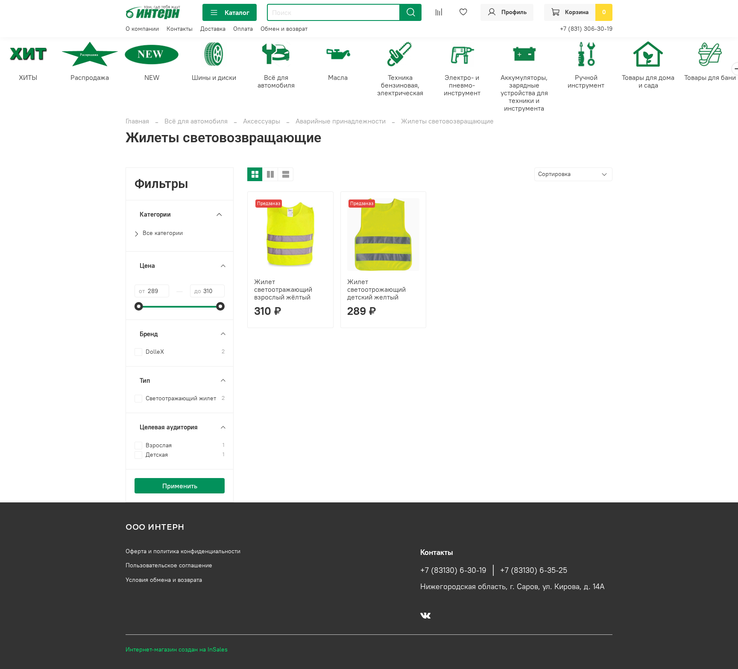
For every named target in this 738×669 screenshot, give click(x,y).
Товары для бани (710, 77)
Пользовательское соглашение (169, 565)
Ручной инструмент (586, 81)
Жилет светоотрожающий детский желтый (376, 289)
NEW (152, 77)
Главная (137, 121)
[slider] (138, 306)
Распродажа (89, 77)
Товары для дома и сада (648, 81)
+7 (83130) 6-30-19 (453, 570)
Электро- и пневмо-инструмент (462, 85)
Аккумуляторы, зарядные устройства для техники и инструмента (524, 93)
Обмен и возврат (284, 28)
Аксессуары (261, 121)
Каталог (237, 12)
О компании (142, 28)
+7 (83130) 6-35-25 (533, 570)
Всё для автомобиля (276, 81)
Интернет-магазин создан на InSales (177, 649)
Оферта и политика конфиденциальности (183, 551)
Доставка (213, 28)
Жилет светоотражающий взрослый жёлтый (283, 289)
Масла (338, 77)
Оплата (243, 28)
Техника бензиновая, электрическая (400, 85)
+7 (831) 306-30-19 (586, 28)
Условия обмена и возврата (164, 580)
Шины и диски (214, 77)
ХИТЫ (28, 77)
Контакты (180, 28)
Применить (179, 485)
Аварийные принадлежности (341, 121)
